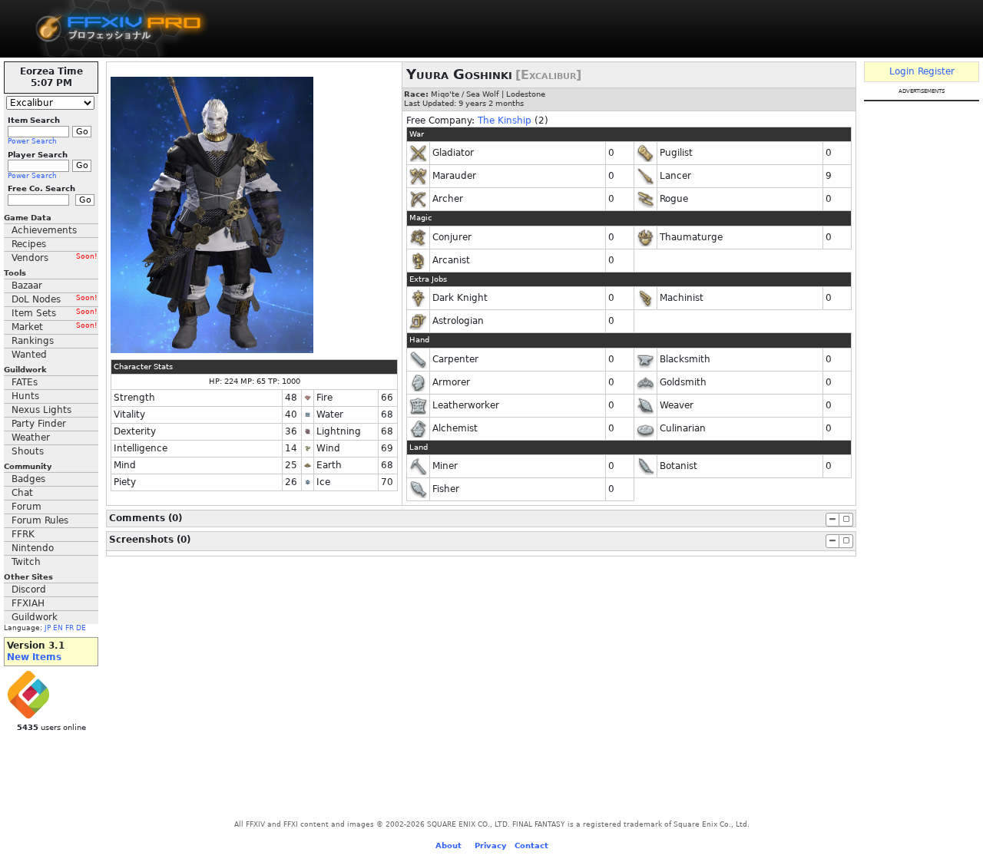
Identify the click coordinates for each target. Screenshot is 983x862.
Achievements (44, 230)
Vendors (55, 258)
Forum (26, 506)
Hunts (25, 396)
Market (55, 327)
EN (58, 628)
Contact (531, 845)
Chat (22, 492)
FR (69, 628)
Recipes (29, 244)
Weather (31, 437)
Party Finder (39, 423)
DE (81, 628)
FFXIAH (28, 603)
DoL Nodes (55, 299)
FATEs (25, 382)
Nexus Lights (41, 410)
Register (936, 71)
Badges (28, 479)
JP (48, 628)
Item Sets (55, 313)
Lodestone (525, 94)
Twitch (26, 562)
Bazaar (27, 285)
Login (902, 71)
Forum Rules (40, 520)
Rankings (33, 340)
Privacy (491, 845)
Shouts (28, 451)
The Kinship (504, 120)
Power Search (32, 141)
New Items (34, 657)
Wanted (29, 354)
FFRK (23, 534)
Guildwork (35, 617)
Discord (29, 589)
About (448, 845)
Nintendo (33, 548)
